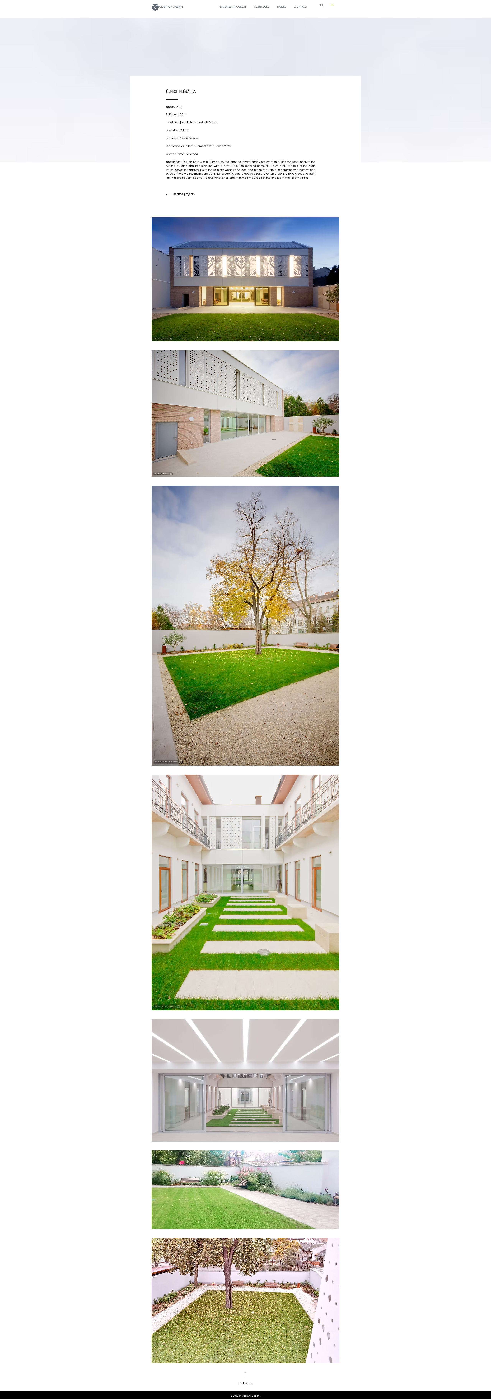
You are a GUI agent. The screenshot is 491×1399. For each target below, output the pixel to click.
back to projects (184, 194)
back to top (245, 1383)
